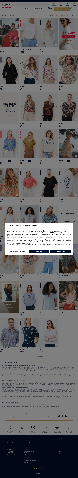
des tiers (68, 237)
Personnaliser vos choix (17, 251)
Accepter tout (60, 251)
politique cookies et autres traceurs (20, 246)
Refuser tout (39, 251)
